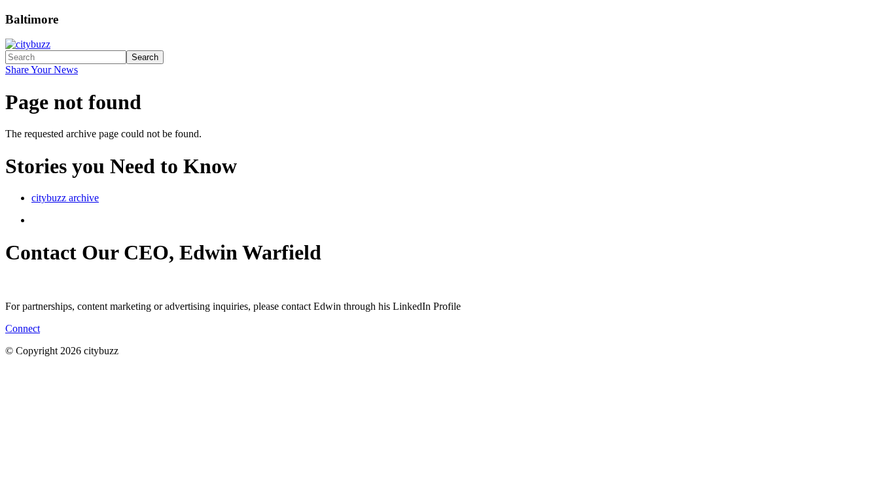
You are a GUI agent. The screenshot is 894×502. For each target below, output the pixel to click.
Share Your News (41, 69)
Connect (22, 328)
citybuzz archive (65, 197)
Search (145, 57)
